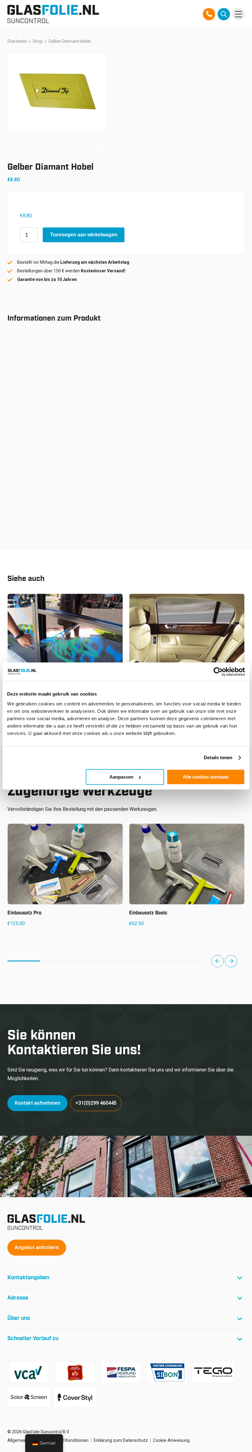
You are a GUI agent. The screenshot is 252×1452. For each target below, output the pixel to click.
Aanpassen (121, 776)
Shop (38, 41)
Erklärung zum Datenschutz (121, 1440)
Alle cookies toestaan (206, 776)
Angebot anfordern (37, 1247)
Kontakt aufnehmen (37, 1103)
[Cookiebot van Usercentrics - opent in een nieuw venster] (218, 671)
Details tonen (218, 757)
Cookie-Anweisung (171, 1440)
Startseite (17, 41)
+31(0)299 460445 (95, 1103)
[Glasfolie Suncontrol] (53, 14)
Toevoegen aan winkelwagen (83, 234)
